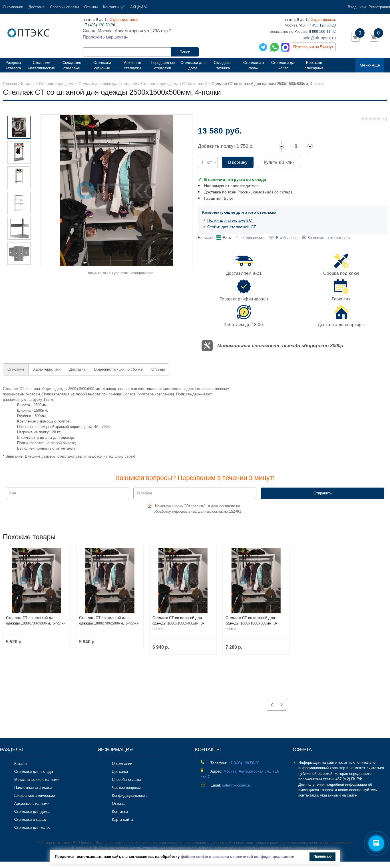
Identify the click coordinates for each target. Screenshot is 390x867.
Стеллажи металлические (41, 65)
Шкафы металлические (34, 795)
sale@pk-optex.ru (319, 37)
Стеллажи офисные (102, 65)
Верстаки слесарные (314, 65)
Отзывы (91, 7)
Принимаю (322, 856)
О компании (13, 7)
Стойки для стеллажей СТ (231, 227)
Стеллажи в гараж (253, 65)
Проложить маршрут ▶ (105, 37)
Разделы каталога (15, 65)
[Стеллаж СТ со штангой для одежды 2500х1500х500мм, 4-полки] (116, 190)
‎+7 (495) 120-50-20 (243, 763)
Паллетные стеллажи (33, 787)
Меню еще (370, 65)
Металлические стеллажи (36, 779)
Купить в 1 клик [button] (279, 162)
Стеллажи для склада (33, 771)
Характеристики (47, 369)
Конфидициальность (130, 795)
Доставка (37, 7)
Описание (15, 369)
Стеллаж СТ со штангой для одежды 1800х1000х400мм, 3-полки (178, 623)
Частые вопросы (126, 787)
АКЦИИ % (139, 7)
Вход (352, 7)
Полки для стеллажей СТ (230, 220)
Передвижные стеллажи (163, 65)
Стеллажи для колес (283, 65)
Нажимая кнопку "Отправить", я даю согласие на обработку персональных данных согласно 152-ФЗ (197, 509)
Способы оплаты (64, 7)
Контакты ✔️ (114, 7)
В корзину (238, 162)
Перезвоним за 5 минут (313, 47)
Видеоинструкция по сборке (118, 369)
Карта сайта (122, 819)
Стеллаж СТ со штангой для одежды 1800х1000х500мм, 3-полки (251, 623)
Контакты (120, 811)
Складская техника (223, 65)
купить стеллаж (143, 848)
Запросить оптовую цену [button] (328, 238)
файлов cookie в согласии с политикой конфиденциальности (237, 856)
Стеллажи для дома (193, 65)
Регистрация (379, 7)
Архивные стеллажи (132, 65)
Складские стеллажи (72, 65)
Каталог (21, 763)
